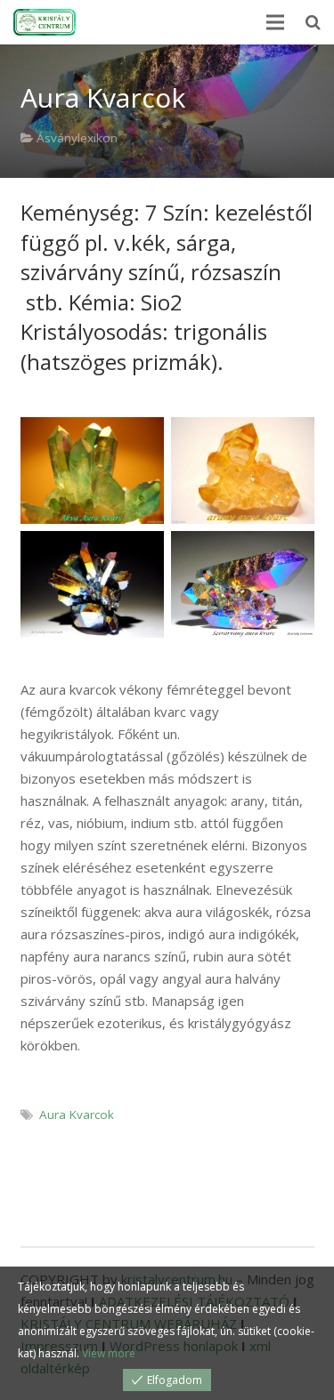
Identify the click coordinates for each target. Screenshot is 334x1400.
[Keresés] (313, 22)
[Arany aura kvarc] (242, 471)
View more (108, 1353)
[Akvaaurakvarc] (92, 471)
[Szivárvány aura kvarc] (92, 584)
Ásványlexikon (77, 138)
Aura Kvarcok (76, 1114)
